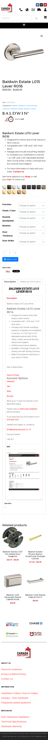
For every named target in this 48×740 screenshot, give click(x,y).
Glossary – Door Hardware (14, 698)
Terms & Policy (13, 375)
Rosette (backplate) (8, 219)
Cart (9, 179)
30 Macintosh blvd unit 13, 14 (19, 429)
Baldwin (15, 105)
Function (6, 204)
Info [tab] (8, 446)
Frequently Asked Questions (16, 702)
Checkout (10, 381)
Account (10, 396)
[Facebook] (37, 4)
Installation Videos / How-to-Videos (19, 693)
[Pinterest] (45, 4)
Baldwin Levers (30, 109)
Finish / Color (9, 211)
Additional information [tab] (30, 282)
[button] (24, 25)
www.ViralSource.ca (23, 736)
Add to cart (11, 259)
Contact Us (18, 172)
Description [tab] (10, 282)
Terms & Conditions (11, 669)
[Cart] (45, 17)
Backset (6, 226)
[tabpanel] (24, 372)
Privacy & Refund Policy (13, 674)
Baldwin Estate (17, 109)
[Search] (36, 18)
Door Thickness (7, 234)
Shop (27, 176)
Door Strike (8, 241)
